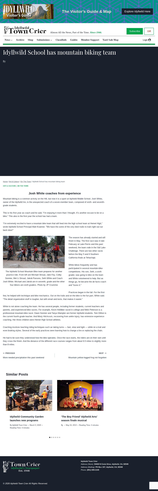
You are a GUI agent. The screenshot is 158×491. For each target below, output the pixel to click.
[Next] (99, 408)
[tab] (49, 437)
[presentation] (29, 395)
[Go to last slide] (10, 408)
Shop (30, 40)
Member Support (90, 40)
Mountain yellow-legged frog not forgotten (87, 355)
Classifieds (61, 40)
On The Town (23, 186)
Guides (73, 40)
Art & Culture (9, 186)
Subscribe (134, 31)
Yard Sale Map (110, 40)
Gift (149, 31)
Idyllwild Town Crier (19, 425)
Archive (20, 40)
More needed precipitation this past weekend (23, 355)
